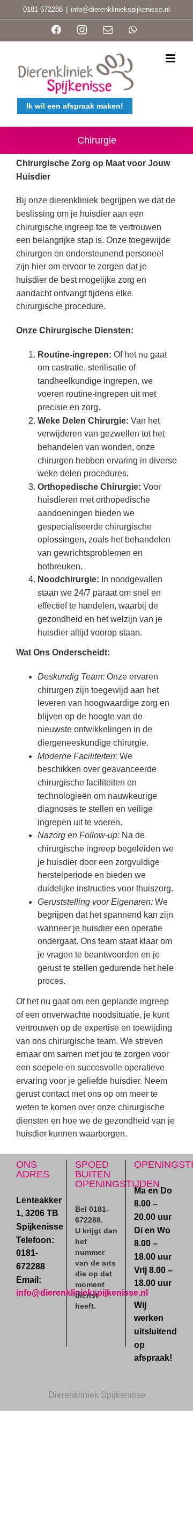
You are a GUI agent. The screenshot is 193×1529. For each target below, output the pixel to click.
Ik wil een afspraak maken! (74, 106)
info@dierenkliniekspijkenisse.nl (120, 9)
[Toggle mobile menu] (171, 58)
